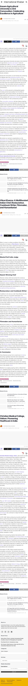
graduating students (15, 77)
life (15, 493)
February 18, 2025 (5, 214)
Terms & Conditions (11, 680)
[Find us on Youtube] (11, 632)
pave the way (4, 159)
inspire (9, 317)
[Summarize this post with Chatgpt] (8, 42)
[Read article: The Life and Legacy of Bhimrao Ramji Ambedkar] (3, 407)
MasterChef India (17, 380)
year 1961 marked (6, 501)
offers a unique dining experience (18, 297)
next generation (6, 570)
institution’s (11, 538)
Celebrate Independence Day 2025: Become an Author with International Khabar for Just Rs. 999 (17, 190)
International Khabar (14, 2)
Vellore (1, 545)
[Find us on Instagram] (8, 632)
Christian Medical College (8, 583)
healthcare (22, 483)
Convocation (3, 165)
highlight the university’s (6, 122)
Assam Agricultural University (15, 163)
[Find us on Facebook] (2, 632)
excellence (24, 130)
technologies (3, 512)
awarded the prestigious (9, 281)
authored (15, 306)
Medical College (16, 564)
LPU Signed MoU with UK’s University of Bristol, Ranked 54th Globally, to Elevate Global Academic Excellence (17, 610)
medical (25, 488)
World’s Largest (7, 344)
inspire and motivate (15, 97)
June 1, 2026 (20, 605)
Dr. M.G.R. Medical (19, 472)
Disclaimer (3, 681)
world (20, 146)
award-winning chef (7, 380)
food (7, 270)
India (23, 355)
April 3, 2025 (20, 397)
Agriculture (5, 163)
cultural (23, 313)
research (21, 119)
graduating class (4, 139)
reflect (5, 347)
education (17, 556)
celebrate (19, 85)
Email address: (4, 666)
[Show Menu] (1, 2)
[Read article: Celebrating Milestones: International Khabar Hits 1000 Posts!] (3, 396)
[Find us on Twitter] (5, 632)
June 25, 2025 (5, 428)
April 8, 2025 (20, 408)
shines (22, 300)
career (22, 279)
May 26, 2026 (4, 20)
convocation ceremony (7, 101)
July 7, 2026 (20, 180)
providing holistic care (21, 536)
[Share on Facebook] (16, 42)
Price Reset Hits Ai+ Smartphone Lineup (9, 642)
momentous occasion (5, 79)
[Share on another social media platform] (24, 42)
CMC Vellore (18, 583)
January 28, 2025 (21, 612)
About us (3, 680)
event (3, 90)
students (20, 71)
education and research (13, 63)
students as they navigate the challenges (12, 108)
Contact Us (19, 680)
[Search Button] (26, 2)
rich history (13, 64)
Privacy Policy (10, 681)
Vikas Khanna (3, 382)
